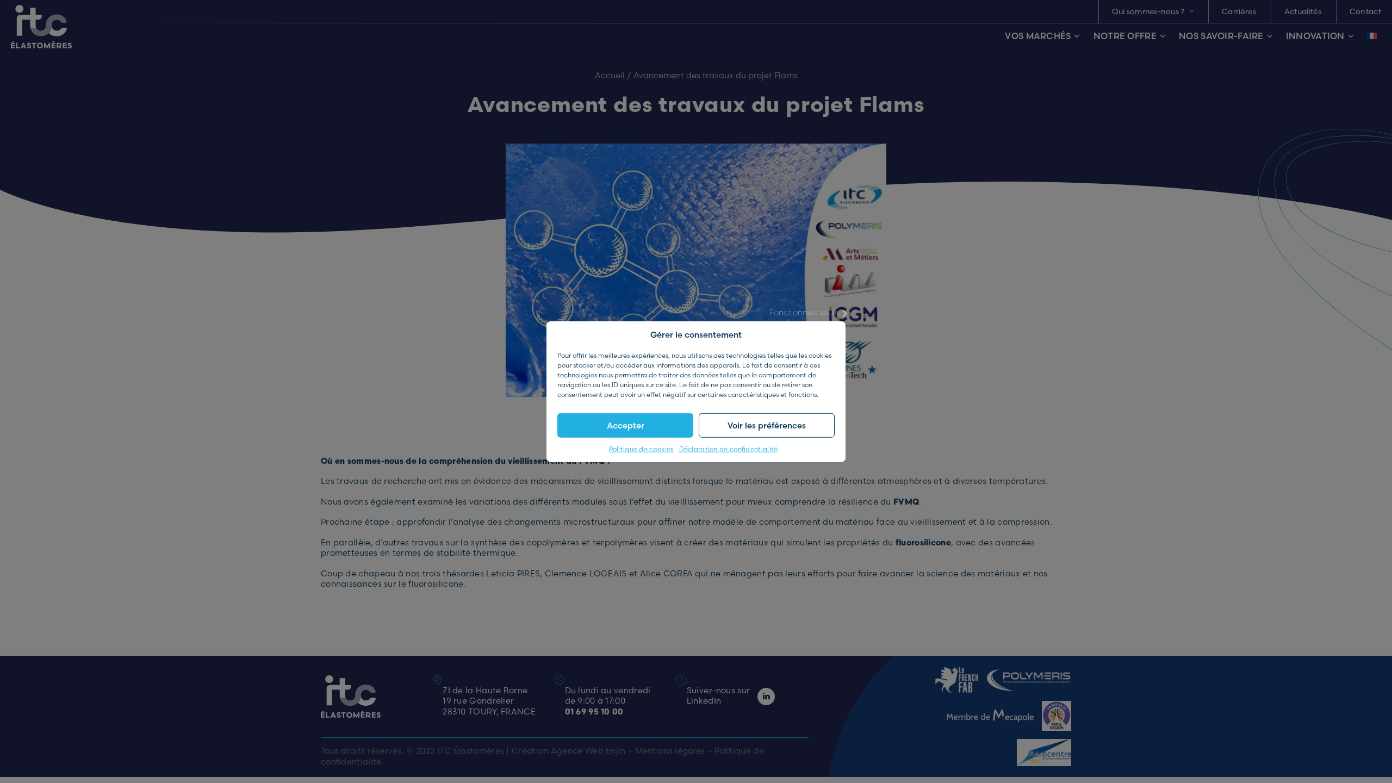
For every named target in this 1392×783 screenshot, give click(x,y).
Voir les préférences (767, 425)
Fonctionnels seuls (803, 312)
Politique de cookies (641, 449)
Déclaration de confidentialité (728, 449)
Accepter (625, 425)
